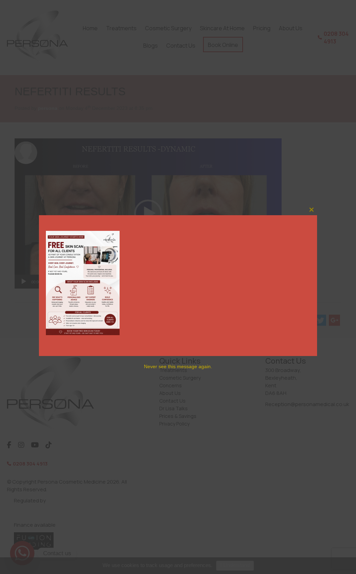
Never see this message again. (178, 366)
